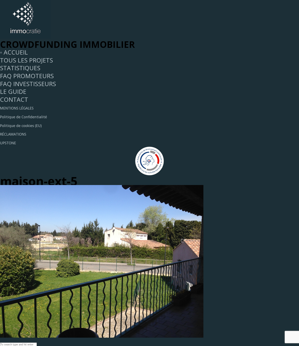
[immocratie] (25, 36)
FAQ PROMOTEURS (27, 76)
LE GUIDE (13, 92)
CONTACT (14, 99)
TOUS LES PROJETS (26, 60)
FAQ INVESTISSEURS (28, 84)
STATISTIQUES (20, 68)
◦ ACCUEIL (14, 52)
